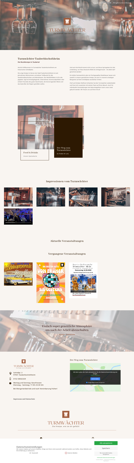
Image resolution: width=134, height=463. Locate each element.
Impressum (106, 460)
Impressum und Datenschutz (24, 399)
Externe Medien (72, 453)
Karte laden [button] (95, 379)
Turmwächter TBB (102, 3)
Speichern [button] (106, 448)
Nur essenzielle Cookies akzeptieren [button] (106, 453)
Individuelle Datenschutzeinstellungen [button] (106, 457)
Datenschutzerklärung (109, 459)
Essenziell (35, 453)
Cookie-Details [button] (99, 459)
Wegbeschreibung (122, 3)
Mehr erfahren (95, 375)
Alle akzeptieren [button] (106, 443)
